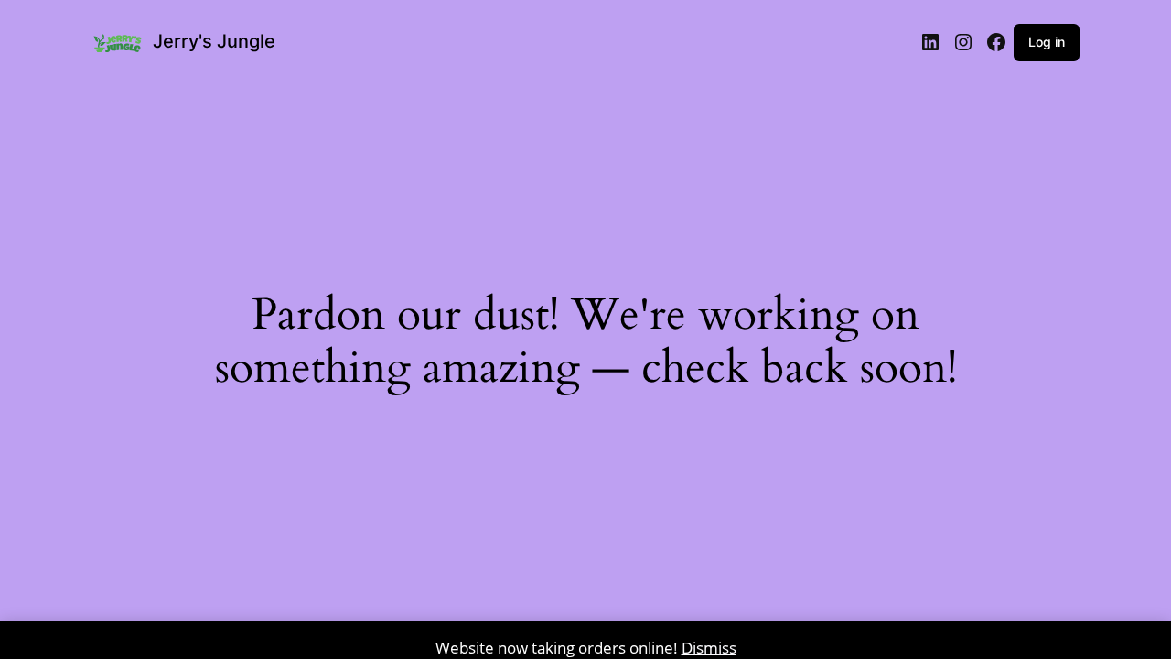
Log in (1046, 41)
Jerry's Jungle (214, 41)
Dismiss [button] (709, 647)
